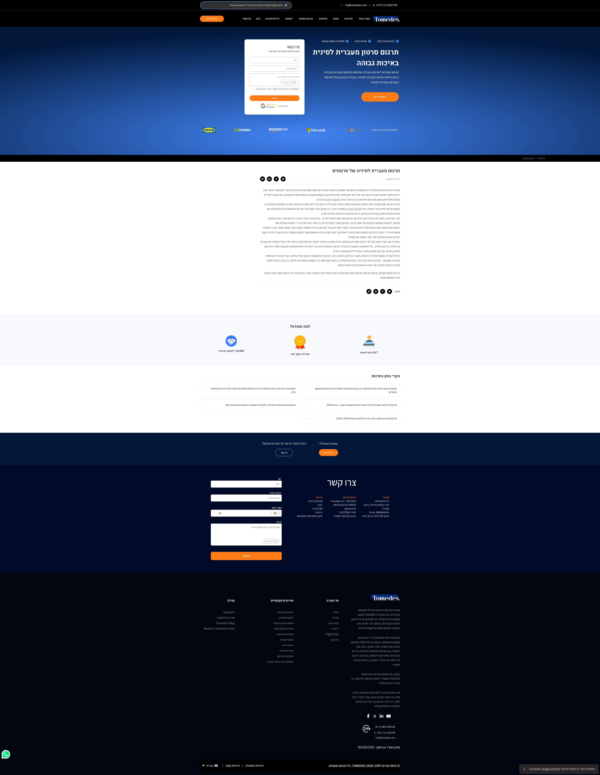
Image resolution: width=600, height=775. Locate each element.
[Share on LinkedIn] (269, 178)
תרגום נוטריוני (353, 209)
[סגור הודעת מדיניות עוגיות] (524, 769)
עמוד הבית (364, 18)
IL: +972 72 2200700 (385, 5)
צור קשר (284, 452)
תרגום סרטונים (528, 158)
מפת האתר (333, 623)
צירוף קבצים (288, 82)
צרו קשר (246, 18)
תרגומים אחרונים (285, 634)
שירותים (323, 18)
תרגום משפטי (306, 18)
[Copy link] (262, 178)
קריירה (335, 617)
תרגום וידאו (287, 645)
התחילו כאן (212, 18)
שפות (336, 18)
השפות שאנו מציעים (283, 623)
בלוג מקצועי (229, 612)
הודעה (273, 532)
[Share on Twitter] (283, 178)
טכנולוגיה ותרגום (285, 656)
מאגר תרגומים (286, 650)
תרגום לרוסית (332, 199)
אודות (336, 612)
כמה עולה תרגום (285, 612)
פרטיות (335, 628)
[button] (273, 513)
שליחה (274, 98)
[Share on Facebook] (276, 178)
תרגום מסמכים (286, 617)
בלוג (258, 18)
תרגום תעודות (286, 639)
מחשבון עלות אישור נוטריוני (280, 661)
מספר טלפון (277, 507)
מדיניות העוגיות (550, 769)
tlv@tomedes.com (356, 5)
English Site (332, 634)
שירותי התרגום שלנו (283, 628)
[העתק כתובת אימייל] (342, 5)
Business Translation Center (219, 628)
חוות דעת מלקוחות (226, 617)
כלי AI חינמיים (272, 18)
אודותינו (348, 18)
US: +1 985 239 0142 (385, 726)
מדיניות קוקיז (232, 765)
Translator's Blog (225, 623)
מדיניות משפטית (254, 765)
